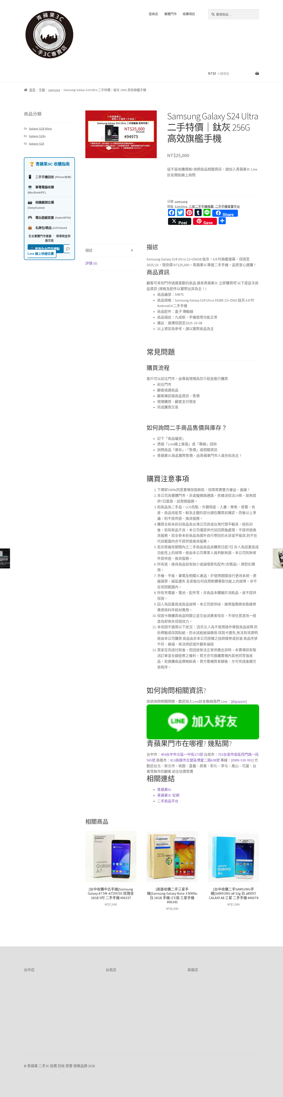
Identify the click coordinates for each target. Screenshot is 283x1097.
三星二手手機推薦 (201, 207)
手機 (42, 90)
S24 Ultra (181, 207)
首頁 (32, 90)
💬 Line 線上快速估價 (49, 251)
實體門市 (170, 14)
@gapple (239, 701)
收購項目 (189, 14)
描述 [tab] (88, 250)
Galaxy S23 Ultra (40, 129)
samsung (54, 90)
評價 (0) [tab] (91, 263)
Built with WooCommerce (43, 1071)
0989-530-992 (242, 760)
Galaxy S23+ (37, 136)
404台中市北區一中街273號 (182, 754)
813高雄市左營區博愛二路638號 (195, 760)
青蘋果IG (164, 789)
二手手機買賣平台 (227, 207)
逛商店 (153, 14)
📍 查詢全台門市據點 (45, 249)
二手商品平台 (167, 801)
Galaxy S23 (36, 144)
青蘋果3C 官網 (168, 795)
